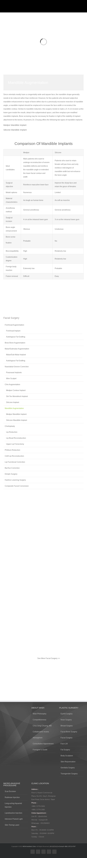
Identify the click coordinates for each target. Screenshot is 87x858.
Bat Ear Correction (12, 468)
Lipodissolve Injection (13, 813)
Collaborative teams (41, 732)
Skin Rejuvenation (68, 762)
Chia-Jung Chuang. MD (42, 726)
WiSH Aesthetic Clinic (29, 846)
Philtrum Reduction (12, 450)
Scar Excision (10, 791)
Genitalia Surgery (68, 768)
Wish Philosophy (39, 714)
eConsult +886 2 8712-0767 (67, 846)
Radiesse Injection (12, 797)
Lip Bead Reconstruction (16, 438)
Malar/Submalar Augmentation (17, 349)
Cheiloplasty (10, 426)
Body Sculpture (67, 756)
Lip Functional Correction (15, 462)
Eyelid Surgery (66, 714)
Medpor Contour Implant (15, 390)
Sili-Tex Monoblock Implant (17, 396)
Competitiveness (39, 720)
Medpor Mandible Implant (14, 125)
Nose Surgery (66, 720)
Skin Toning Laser (12, 825)
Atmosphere (37, 738)
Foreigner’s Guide (40, 750)
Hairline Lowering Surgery (15, 480)
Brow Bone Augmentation (15, 343)
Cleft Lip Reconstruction (14, 456)
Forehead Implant (13, 331)
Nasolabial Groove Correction (17, 367)
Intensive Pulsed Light (14, 819)
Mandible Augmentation (14, 408)
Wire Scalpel (11, 378)
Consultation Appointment (43, 744)
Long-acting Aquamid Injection (13, 805)
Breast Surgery (67, 726)
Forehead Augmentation (14, 325)
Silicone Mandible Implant (15, 130)
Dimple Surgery (11, 474)
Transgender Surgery (69, 774)
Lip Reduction (11, 432)
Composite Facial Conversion (17, 486)
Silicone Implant (12, 402)
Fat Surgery (65, 750)
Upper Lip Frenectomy (15, 444)
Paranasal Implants (14, 372)
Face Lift (64, 744)
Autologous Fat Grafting (15, 337)
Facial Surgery (66, 738)
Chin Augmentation (12, 384)
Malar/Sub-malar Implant (16, 355)
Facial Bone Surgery (69, 732)
